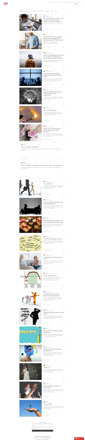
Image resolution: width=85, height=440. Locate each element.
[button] (64, 11)
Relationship (40, 11)
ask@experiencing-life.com (38, 437)
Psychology (34, 11)
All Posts (21, 11)
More (56, 11)
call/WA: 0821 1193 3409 (47, 437)
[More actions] (63, 16)
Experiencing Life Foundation (42, 436)
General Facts (27, 11)
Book (52, 11)
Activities (47, 11)
